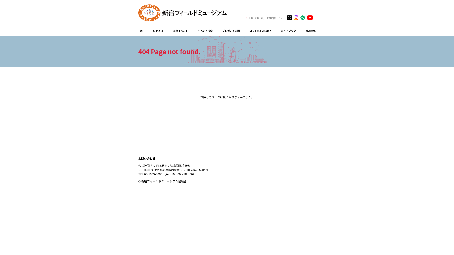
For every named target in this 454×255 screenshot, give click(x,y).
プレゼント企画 (231, 30)
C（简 (260, 18)
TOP (140, 30)
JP (245, 18)
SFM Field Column (260, 30)
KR (280, 18)
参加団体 (311, 30)
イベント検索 (205, 30)
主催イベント (180, 30)
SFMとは (158, 30)
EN (251, 18)
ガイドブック (288, 30)
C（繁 (271, 18)
